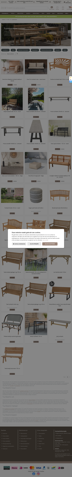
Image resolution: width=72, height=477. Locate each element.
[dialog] (36, 238)
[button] (19, 243)
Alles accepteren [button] (50, 244)
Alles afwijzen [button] (34, 244)
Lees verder (45, 240)
